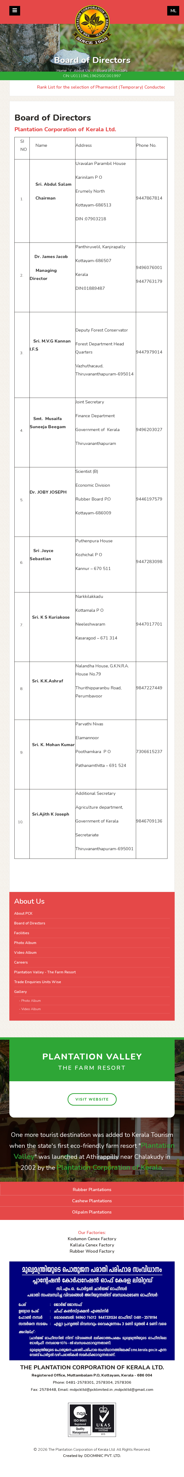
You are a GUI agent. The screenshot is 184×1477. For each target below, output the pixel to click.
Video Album (25, 952)
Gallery (20, 991)
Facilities (21, 933)
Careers (21, 962)
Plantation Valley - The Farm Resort (45, 972)
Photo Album (25, 942)
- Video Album (30, 1009)
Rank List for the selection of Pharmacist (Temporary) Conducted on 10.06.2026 (103, 87)
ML (173, 11)
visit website (92, 1099)
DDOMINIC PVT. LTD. (102, 1455)
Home (62, 70)
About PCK (23, 913)
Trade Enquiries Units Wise (37, 982)
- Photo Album (30, 1000)
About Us (82, 70)
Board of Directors (29, 923)
